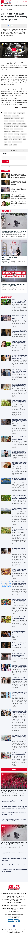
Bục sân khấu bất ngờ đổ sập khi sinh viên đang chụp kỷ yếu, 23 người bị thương (13, 791)
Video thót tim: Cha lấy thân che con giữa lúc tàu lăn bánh (14, 865)
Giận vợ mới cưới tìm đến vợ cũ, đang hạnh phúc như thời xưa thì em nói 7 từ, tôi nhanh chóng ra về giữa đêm (19, 420)
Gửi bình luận (5, 161)
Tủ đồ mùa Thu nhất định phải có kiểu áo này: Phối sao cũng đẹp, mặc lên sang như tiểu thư (19, 371)
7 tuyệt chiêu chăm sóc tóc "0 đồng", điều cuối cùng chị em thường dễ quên (19, 678)
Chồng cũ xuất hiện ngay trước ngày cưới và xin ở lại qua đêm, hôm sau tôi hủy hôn (19, 331)
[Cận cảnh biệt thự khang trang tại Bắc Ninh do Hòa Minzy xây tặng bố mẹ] (6, 755)
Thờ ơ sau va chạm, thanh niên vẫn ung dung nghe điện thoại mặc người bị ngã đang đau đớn (14, 232)
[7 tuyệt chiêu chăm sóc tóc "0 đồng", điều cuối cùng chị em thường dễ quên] (6, 680)
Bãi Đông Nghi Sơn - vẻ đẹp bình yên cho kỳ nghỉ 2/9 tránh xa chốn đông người (19, 479)
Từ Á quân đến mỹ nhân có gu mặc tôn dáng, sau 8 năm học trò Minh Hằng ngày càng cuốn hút (19, 694)
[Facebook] (14, 926)
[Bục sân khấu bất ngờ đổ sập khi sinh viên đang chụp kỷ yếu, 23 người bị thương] (14, 781)
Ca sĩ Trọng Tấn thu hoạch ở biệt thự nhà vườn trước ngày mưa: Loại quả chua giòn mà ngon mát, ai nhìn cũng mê (19, 601)
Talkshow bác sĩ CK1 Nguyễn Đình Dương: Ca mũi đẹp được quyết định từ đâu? (13, 285)
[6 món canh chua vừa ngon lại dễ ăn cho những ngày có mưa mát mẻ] (6, 619)
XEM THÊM (14, 769)
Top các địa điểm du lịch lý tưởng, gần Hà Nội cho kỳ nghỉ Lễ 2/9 (19, 509)
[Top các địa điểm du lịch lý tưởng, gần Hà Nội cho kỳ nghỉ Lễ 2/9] (6, 511)
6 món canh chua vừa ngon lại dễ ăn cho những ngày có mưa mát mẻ (19, 617)
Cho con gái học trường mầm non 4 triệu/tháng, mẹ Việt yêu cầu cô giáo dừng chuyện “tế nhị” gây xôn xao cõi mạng (19, 453)
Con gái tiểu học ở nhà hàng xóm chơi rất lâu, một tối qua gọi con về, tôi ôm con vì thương (19, 644)
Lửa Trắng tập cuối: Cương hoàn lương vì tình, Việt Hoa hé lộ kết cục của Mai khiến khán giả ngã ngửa (19, 357)
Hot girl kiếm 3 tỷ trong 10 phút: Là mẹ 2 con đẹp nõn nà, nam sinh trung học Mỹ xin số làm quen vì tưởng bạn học (19, 583)
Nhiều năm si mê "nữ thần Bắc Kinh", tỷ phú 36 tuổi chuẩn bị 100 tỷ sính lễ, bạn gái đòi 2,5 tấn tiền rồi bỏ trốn (19, 666)
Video (3, 826)
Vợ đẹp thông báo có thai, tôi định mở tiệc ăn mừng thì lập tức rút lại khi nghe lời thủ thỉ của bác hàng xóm (19, 633)
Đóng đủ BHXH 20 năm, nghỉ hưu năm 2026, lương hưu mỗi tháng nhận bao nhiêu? (19, 463)
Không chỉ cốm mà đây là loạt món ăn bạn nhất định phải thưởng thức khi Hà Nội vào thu (19, 529)
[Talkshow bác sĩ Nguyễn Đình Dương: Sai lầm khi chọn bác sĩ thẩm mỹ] (14, 248)
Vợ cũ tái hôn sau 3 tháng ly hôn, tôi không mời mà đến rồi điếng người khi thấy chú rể (19, 317)
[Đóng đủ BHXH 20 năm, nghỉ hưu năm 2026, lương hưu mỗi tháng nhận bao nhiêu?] (6, 465)
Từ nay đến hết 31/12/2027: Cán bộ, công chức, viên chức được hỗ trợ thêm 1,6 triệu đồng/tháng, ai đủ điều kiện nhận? (19, 712)
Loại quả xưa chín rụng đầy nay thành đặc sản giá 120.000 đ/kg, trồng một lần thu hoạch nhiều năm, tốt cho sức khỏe (19, 402)
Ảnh (3, 774)
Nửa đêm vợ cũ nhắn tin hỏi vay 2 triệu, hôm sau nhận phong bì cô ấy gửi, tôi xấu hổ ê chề (19, 655)
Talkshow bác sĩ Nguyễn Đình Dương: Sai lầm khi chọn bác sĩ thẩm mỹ (13, 258)
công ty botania (6, 167)
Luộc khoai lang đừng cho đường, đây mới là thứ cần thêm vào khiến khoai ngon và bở (19, 570)
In (23, 150)
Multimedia (4, 254)
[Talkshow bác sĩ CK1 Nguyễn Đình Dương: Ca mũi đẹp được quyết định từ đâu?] (14, 274)
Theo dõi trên (5, 25)
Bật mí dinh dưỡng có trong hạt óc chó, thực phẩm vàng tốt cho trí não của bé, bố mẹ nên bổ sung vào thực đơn (19, 550)
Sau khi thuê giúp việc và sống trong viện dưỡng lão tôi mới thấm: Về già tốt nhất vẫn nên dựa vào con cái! (19, 385)
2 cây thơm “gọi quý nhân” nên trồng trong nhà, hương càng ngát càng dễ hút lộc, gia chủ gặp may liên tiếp (19, 301)
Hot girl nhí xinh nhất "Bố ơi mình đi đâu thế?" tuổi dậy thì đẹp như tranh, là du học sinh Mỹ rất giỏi (19, 438)
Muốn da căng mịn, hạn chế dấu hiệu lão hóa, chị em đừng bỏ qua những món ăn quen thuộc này (19, 342)
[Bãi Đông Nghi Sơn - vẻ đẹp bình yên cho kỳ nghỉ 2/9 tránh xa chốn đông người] (6, 481)
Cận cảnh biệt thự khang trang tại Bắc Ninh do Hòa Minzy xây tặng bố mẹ (19, 753)
